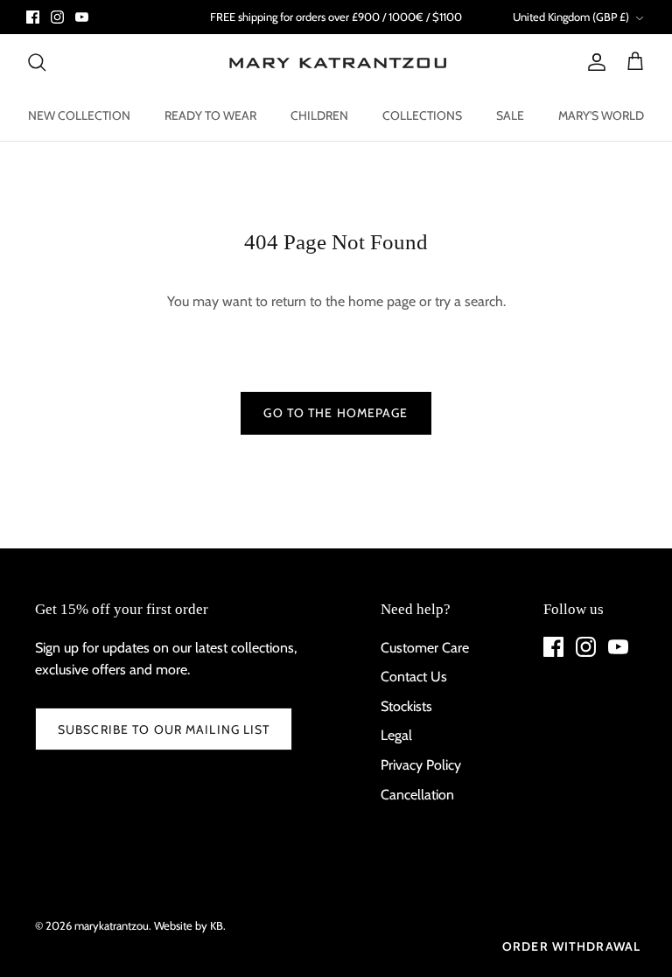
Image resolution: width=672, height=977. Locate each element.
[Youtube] (81, 17)
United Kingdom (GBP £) (571, 17)
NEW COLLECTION (79, 115)
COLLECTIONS (422, 115)
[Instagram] (57, 17)
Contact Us (414, 676)
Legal (396, 735)
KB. (218, 925)
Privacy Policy (421, 765)
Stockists (406, 706)
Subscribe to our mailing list (164, 729)
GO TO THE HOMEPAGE (335, 413)
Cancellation (417, 794)
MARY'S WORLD (601, 115)
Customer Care (425, 647)
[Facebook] (32, 17)
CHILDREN (319, 115)
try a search (469, 301)
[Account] (593, 62)
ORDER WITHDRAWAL (571, 946)
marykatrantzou (111, 925)
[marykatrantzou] (336, 62)
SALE (510, 115)
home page (382, 301)
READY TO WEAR (210, 115)
